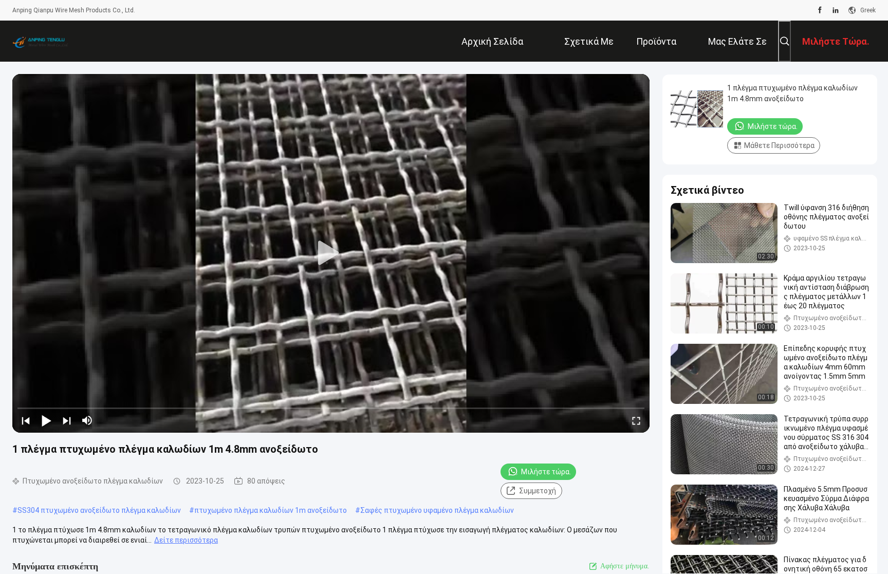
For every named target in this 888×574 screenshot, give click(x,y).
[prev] (25, 420)
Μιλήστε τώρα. (546, 472)
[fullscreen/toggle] (636, 420)
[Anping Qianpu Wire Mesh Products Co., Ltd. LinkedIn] (835, 10)
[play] (331, 253)
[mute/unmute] (87, 420)
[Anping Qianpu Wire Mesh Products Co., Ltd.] (45, 41)
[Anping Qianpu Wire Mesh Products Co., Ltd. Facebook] (820, 10)
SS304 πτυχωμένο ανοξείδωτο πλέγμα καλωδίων (99, 510)
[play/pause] (46, 420)
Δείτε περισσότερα (186, 540)
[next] (67, 420)
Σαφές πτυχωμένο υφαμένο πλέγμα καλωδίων (437, 510)
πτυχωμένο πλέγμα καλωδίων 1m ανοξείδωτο (270, 510)
